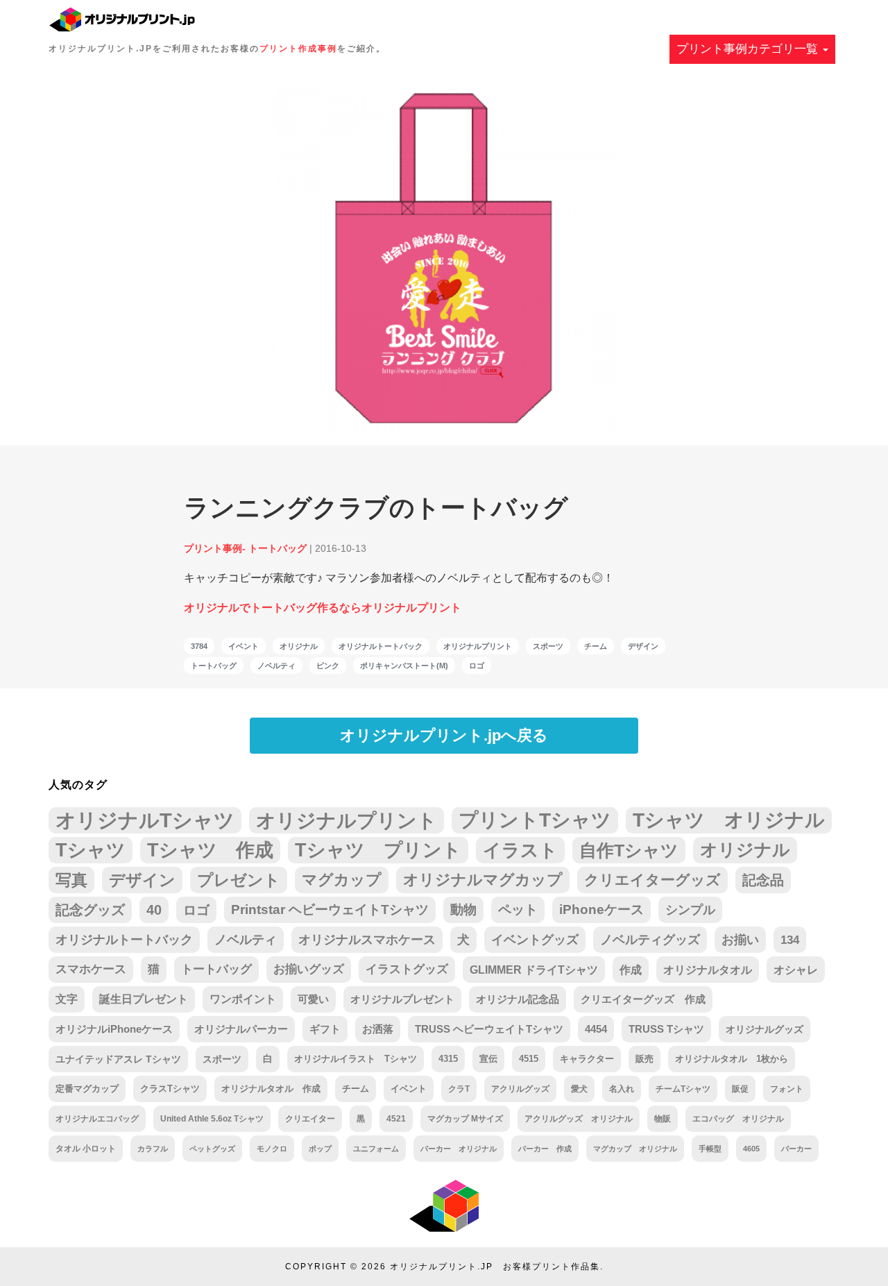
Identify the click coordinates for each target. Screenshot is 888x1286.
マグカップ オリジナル (635, 1148)
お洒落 (377, 1029)
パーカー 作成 (545, 1148)
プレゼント (238, 880)
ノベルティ (276, 665)
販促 (740, 1089)
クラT (459, 1089)
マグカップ (342, 879)
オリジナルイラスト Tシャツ (355, 1059)
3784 (199, 646)
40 (154, 909)
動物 (463, 909)
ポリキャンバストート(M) (404, 665)
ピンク (327, 665)
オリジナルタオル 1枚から (731, 1059)
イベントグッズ (535, 940)
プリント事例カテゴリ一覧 (748, 49)
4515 (528, 1059)
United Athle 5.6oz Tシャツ (212, 1119)
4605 (751, 1148)
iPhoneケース (601, 909)
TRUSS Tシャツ (666, 1029)
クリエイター (310, 1119)
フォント (786, 1089)
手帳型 (710, 1148)
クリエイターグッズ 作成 (643, 999)
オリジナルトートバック (380, 646)
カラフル (152, 1148)
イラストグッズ (407, 969)
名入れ (621, 1089)
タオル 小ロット (86, 1148)
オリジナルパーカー (241, 1029)
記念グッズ (90, 909)
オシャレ (796, 969)
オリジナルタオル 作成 (271, 1088)
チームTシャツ (683, 1089)
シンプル (690, 910)
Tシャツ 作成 (210, 850)
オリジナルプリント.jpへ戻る (444, 735)
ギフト (325, 1029)
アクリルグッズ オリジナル (578, 1118)
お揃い (740, 940)
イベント (243, 646)
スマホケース (91, 969)
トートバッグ (214, 665)
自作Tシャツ (628, 850)
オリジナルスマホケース (367, 940)
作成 (631, 969)
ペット (518, 909)
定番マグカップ (87, 1088)
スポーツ (548, 646)
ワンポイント (243, 999)
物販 (662, 1118)
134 (789, 940)
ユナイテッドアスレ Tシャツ (118, 1059)
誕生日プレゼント (143, 999)
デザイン (643, 646)
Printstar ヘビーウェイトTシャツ (330, 909)
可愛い (313, 999)
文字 (67, 999)
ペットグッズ (212, 1148)
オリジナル (299, 646)
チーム (595, 646)
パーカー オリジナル (458, 1148)
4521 (396, 1119)
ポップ (320, 1148)
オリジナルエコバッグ (97, 1119)
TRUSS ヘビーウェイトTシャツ (489, 1029)
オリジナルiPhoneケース (114, 1029)
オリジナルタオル (707, 969)
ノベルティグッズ (650, 940)
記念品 (763, 880)
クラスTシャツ (170, 1088)
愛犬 (579, 1089)
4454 (596, 1029)
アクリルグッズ (520, 1089)
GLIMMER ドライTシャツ (534, 969)
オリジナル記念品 (517, 999)
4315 (448, 1059)
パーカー (796, 1148)
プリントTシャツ (535, 820)
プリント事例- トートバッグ (245, 548)
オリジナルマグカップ (483, 879)
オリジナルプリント (477, 646)
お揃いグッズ (308, 969)
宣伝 (488, 1059)
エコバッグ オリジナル (738, 1119)
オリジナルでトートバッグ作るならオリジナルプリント (322, 608)
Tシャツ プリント (378, 850)
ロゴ (476, 665)
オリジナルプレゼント (402, 999)
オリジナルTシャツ (145, 820)
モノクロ (272, 1148)
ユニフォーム (376, 1148)
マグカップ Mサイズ (465, 1118)
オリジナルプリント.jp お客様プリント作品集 (495, 1266)
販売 (644, 1059)
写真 (71, 880)
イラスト (520, 850)
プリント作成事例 (298, 48)
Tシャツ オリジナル (729, 820)
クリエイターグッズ (652, 880)
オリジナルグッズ (764, 1029)
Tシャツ (91, 850)
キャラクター (587, 1059)
